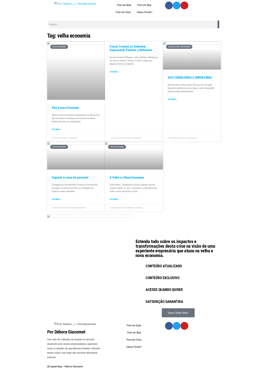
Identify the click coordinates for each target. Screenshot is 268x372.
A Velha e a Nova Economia (127, 177)
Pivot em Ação (124, 5)
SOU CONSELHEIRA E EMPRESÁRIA (190, 77)
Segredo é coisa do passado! (70, 177)
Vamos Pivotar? (144, 12)
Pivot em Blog (144, 5)
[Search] (218, 24)
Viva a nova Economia (65, 108)
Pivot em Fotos (123, 12)
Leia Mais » (56, 129)
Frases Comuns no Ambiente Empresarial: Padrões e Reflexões (131, 48)
